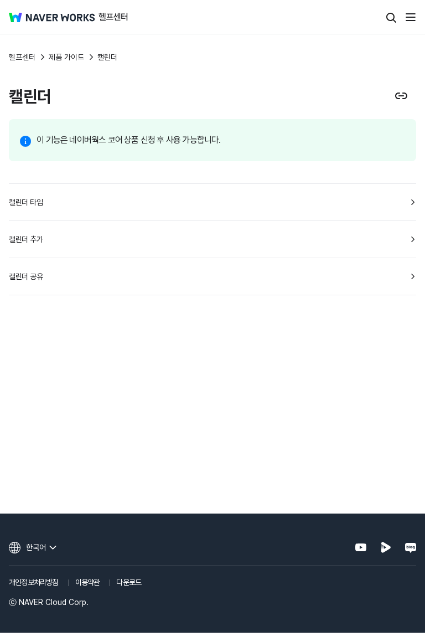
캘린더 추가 (26, 239)
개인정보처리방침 (34, 582)
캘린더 (107, 57)
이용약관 (87, 582)
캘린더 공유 (26, 276)
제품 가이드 (66, 57)
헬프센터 (22, 57)
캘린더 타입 (26, 202)
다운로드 (128, 582)
